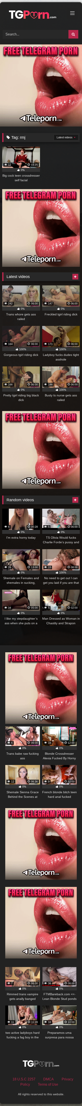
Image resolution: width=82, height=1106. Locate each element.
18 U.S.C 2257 (23, 1079)
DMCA (48, 1079)
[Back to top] (68, 1093)
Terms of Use (48, 1084)
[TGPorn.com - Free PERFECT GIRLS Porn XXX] (33, 15)
